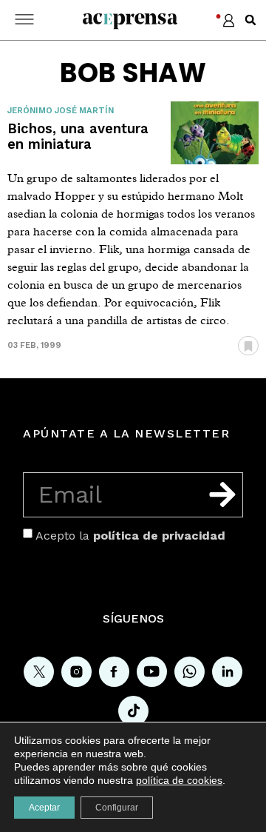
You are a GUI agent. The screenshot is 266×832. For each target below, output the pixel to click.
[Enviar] (222, 494)
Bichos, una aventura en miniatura (78, 136)
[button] (250, 20)
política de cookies (179, 780)
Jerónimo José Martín (60, 110)
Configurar (116, 807)
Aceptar (44, 807)
